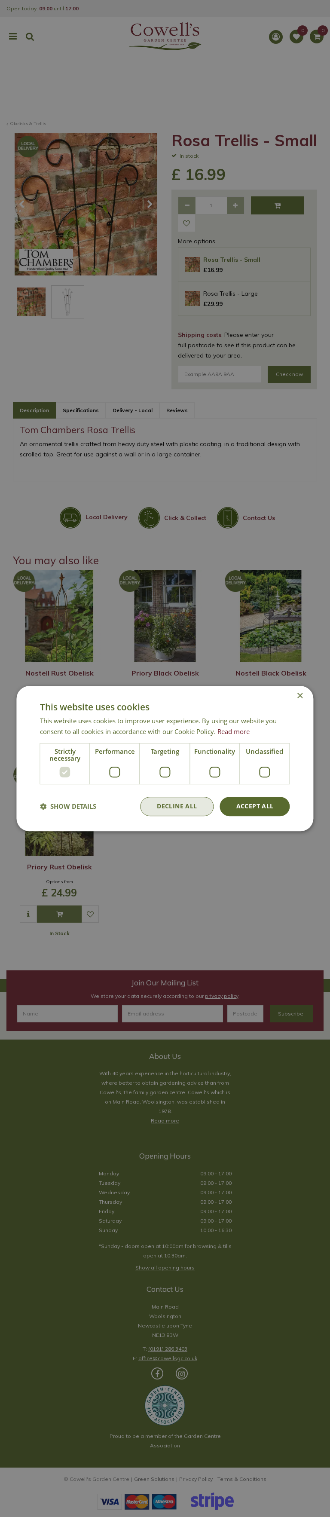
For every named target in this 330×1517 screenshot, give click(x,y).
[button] (68, 806)
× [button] (299, 696)
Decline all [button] (177, 806)
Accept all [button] (255, 806)
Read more (233, 731)
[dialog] (164, 758)
